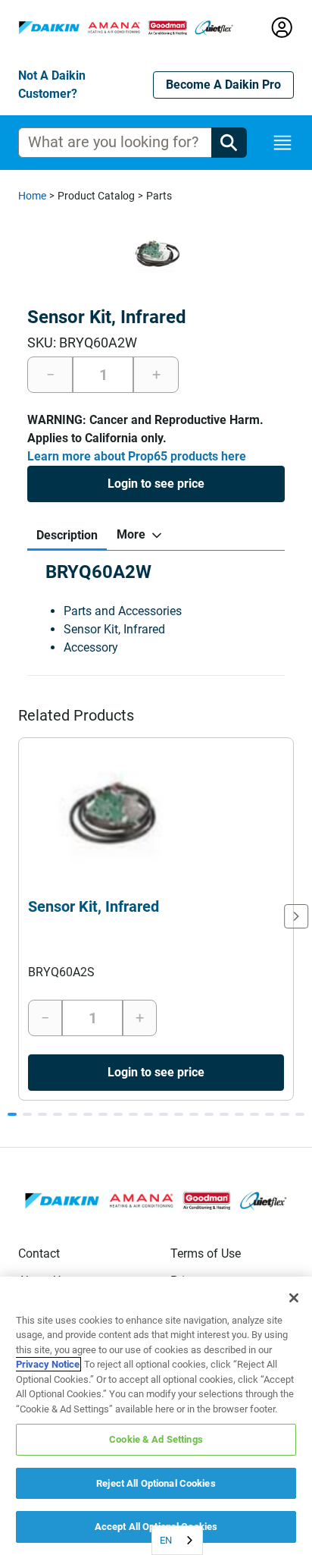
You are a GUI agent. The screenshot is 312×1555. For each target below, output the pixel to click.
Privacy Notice (48, 1364)
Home (32, 196)
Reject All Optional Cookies (156, 1483)
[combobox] (177, 1540)
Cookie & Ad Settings (156, 1439)
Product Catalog (96, 196)
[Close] (293, 1298)
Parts (159, 196)
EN (166, 1540)
